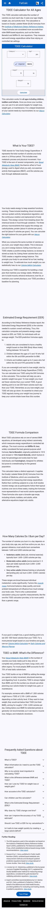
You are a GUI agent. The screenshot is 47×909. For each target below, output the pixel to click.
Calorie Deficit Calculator (31, 265)
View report (24, 850)
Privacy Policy (16, 901)
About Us (7, 901)
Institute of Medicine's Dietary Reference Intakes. (24, 27)
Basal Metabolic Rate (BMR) (17, 658)
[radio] (20, 64)
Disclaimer (26, 901)
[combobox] (16, 54)
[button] (23, 760)
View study (30, 863)
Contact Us (23, 905)
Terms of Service (37, 901)
